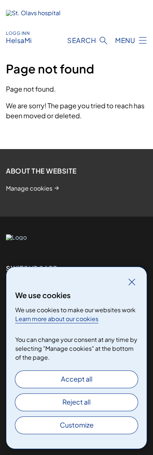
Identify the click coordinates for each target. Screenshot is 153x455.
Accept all (76, 379)
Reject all (76, 402)
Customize (77, 425)
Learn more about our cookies (56, 319)
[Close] (132, 282)
